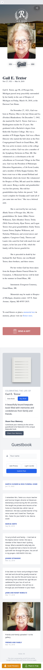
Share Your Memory (14, 433)
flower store (27, 315)
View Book (11, 399)
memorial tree (29, 312)
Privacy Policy (15, 660)
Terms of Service (27, 660)
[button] (21, 616)
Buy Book (23, 399)
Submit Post (21, 471)
